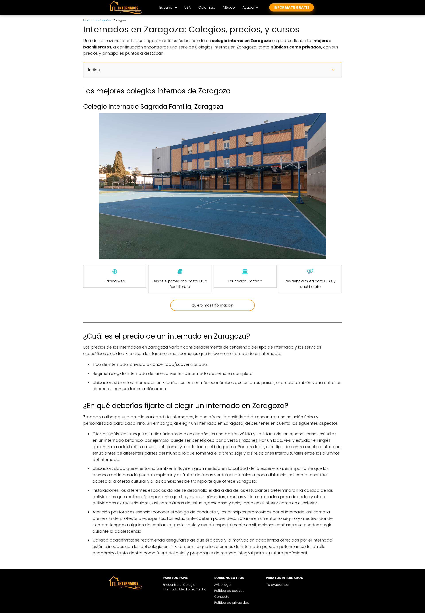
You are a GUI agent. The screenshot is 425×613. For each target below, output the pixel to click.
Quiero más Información (212, 305)
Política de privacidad (231, 602)
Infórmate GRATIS (291, 7)
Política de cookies (229, 590)
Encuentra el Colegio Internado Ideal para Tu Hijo (184, 587)
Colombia (206, 7)
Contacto (222, 596)
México (229, 7)
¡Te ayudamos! (277, 584)
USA (187, 7)
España (165, 7)
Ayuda (248, 7)
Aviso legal (222, 584)
